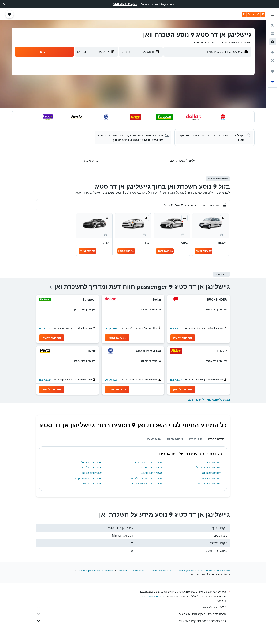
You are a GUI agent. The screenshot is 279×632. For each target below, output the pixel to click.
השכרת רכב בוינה (211, 473)
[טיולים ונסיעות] (272, 71)
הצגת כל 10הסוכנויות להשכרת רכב (209, 399)
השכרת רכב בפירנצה (150, 467)
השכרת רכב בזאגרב (91, 483)
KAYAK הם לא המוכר (213, 607)
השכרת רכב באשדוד (210, 478)
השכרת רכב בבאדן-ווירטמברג (132, 570)
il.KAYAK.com (223, 570)
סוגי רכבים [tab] (195, 439)
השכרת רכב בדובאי (151, 473)
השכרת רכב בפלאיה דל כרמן (146, 478)
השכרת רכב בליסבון (91, 473)
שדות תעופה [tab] (153, 439)
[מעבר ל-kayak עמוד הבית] (253, 14)
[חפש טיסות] (272, 26)
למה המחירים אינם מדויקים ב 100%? (202, 621)
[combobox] (235, 42)
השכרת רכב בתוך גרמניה (162, 570)
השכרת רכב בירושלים (90, 462)
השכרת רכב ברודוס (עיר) (148, 462)
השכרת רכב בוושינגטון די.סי (147, 483)
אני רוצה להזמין (203, 250)
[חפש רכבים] (272, 42)
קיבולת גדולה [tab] (175, 439)
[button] (4, 4)
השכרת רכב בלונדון (91, 467)
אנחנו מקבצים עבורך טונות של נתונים (202, 614)
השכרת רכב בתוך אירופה (190, 570)
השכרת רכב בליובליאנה (208, 483)
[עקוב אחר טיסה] (272, 60)
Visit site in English (125, 4)
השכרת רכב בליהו (211, 462)
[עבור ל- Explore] (272, 52)
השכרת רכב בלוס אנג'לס (208, 467)
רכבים (209, 570)
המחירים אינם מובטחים (153, 596)
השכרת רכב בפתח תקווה (88, 478)
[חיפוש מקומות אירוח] (272, 34)
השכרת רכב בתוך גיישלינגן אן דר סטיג (95, 570)
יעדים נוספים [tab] (216, 439)
